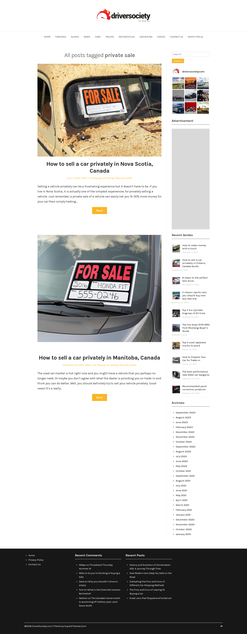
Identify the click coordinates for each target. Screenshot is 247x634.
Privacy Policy (36, 560)
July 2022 (181, 456)
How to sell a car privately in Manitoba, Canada (99, 357)
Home (47, 36)
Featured (60, 36)
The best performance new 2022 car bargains (195, 373)
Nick (84, 178)
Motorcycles (127, 36)
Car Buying (145, 36)
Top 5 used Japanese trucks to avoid (194, 344)
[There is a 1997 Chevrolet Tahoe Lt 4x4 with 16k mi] (178, 108)
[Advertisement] (191, 179)
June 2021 (181, 490)
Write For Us (195, 36)
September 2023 (185, 412)
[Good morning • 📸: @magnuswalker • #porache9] (191, 83)
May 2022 (181, 466)
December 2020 (185, 519)
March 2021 (182, 504)
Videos (161, 36)
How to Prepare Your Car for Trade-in (194, 359)
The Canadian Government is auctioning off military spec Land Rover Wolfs (99, 602)
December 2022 (185, 432)
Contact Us (176, 36)
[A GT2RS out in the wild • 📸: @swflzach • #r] (203, 83)
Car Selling (107, 178)
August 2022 (183, 451)
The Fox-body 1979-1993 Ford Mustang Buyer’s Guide (196, 328)
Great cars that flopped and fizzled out (151, 598)
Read (99, 210)
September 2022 (185, 446)
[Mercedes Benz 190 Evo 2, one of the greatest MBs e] (178, 96)
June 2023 (182, 422)
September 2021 (185, 475)
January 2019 (183, 534)
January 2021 (183, 514)
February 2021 (184, 509)
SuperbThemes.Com (75, 626)
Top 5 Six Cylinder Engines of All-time (193, 312)
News (87, 36)
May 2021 (181, 495)
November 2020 (185, 524)
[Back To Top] (221, 626)
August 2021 (183, 480)
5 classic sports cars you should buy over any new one (194, 295)
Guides (75, 36)
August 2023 (183, 417)
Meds (88, 365)
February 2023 (184, 427)
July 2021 (181, 485)
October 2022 (184, 441)
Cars (98, 36)
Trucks (109, 36)
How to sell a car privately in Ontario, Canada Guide (194, 263)
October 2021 (183, 470)
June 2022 (182, 461)
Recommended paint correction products (194, 388)
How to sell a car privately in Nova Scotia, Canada (99, 167)
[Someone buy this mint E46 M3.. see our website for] (191, 96)
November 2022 (185, 436)
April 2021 (182, 500)
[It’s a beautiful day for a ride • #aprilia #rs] (191, 108)
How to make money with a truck (194, 247)
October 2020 (184, 529)
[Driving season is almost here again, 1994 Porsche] (203, 108)
